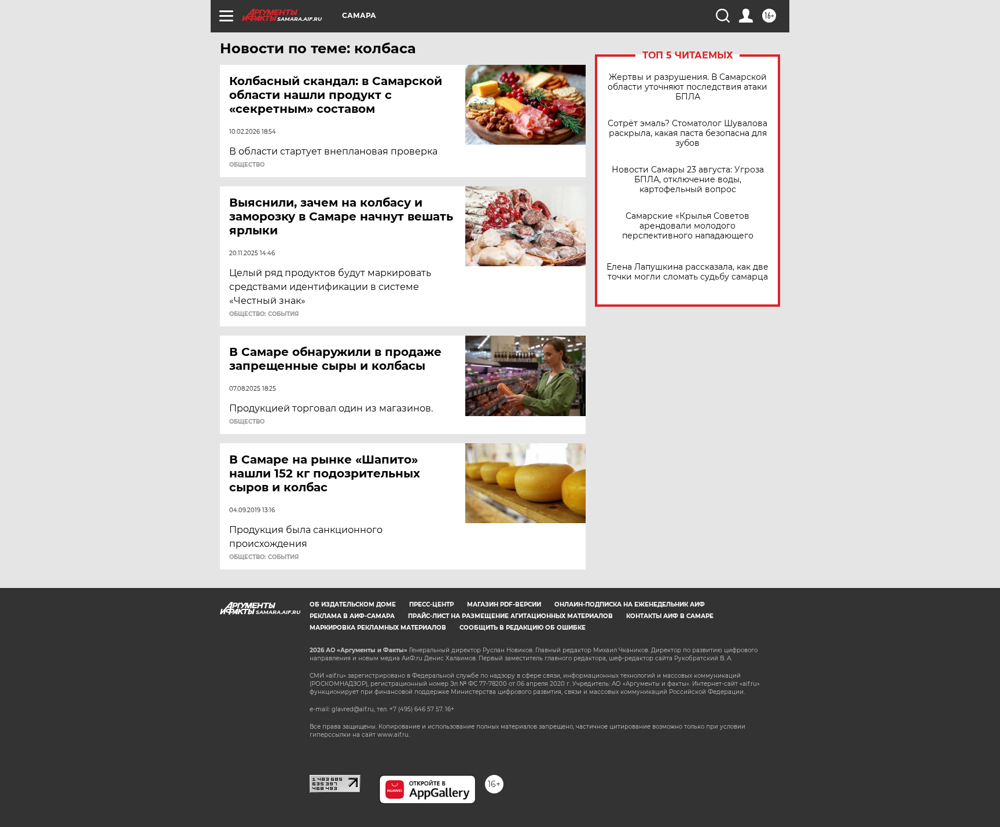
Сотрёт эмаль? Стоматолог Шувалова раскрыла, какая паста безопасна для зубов (687, 133)
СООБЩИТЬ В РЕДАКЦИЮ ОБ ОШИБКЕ (522, 627)
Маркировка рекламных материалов (378, 627)
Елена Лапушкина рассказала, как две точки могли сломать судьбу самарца (687, 272)
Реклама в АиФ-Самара (352, 616)
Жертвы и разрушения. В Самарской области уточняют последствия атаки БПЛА (687, 87)
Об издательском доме (353, 604)
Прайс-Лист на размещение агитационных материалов (510, 616)
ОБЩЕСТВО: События (264, 314)
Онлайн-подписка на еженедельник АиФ (629, 604)
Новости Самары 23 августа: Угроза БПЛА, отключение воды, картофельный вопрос (688, 179)
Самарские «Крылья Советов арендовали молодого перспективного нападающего (687, 226)
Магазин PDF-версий (504, 604)
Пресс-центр (431, 604)
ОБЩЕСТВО (246, 165)
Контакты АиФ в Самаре (670, 616)
